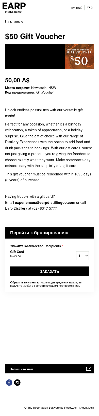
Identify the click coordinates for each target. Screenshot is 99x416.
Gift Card (17, 253)
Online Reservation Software (42, 407)
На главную (14, 21)
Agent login (87, 407)
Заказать (49, 271)
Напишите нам (21, 369)
